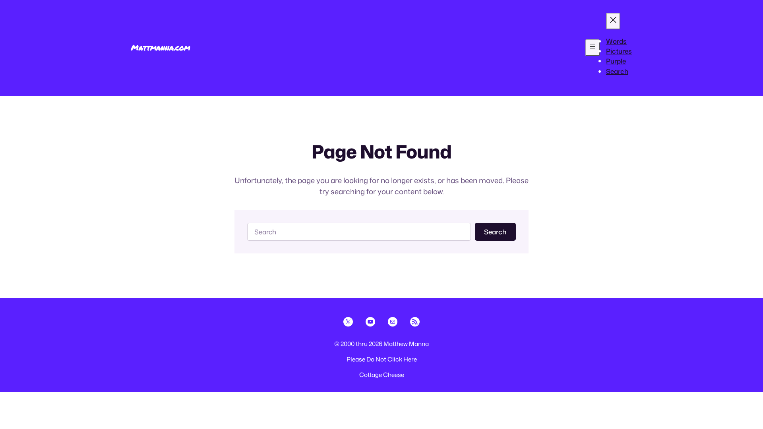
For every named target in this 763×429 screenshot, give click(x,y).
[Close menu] (613, 21)
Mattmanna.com (160, 47)
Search (495, 231)
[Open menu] (592, 47)
